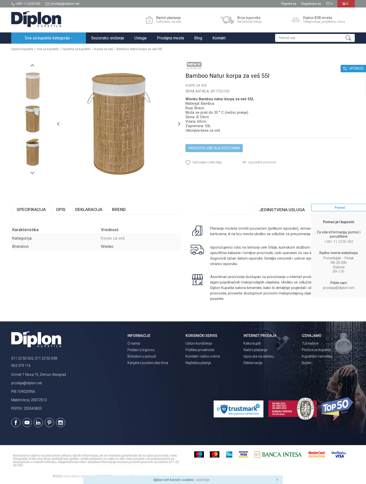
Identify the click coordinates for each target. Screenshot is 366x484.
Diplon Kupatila (22, 49)
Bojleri (306, 363)
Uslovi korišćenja (198, 343)
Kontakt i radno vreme (202, 356)
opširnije (202, 480)
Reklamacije (253, 363)
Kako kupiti (252, 343)
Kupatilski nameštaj (317, 356)
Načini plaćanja (255, 350)
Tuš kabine (310, 343)
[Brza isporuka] (227, 20)
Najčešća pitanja (198, 363)
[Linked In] (38, 422)
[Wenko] (194, 65)
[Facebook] (15, 422)
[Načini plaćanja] (149, 20)
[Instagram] (60, 422)
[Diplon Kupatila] (36, 19)
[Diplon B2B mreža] (296, 20)
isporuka (230, 264)
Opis (60, 209)
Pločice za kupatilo (316, 350)
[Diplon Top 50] (338, 409)
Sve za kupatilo (48, 49)
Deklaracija (88, 209)
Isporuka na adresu (259, 356)
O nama (133, 343)
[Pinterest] (49, 422)
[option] (33, 85)
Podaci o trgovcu (141, 350)
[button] (315, 38)
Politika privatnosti (199, 350)
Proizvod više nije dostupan (214, 148)
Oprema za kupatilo (76, 49)
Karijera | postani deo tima (147, 363)
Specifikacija (31, 209)
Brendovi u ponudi (141, 356)
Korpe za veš (103, 49)
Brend (119, 209)
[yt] (27, 422)
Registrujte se (311, 3)
